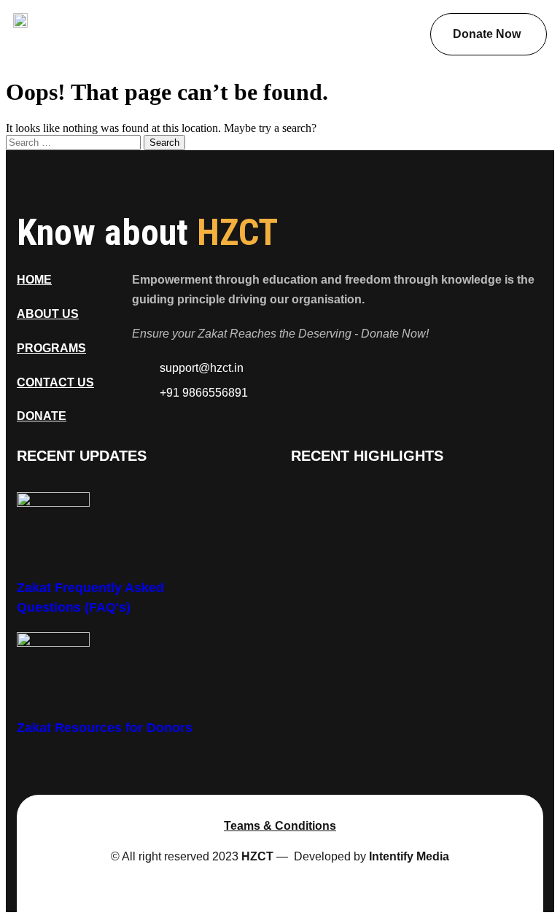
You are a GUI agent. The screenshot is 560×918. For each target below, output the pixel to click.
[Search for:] (75, 142)
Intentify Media (409, 856)
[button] (375, 20)
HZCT (257, 856)
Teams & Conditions (280, 826)
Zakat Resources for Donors (104, 727)
